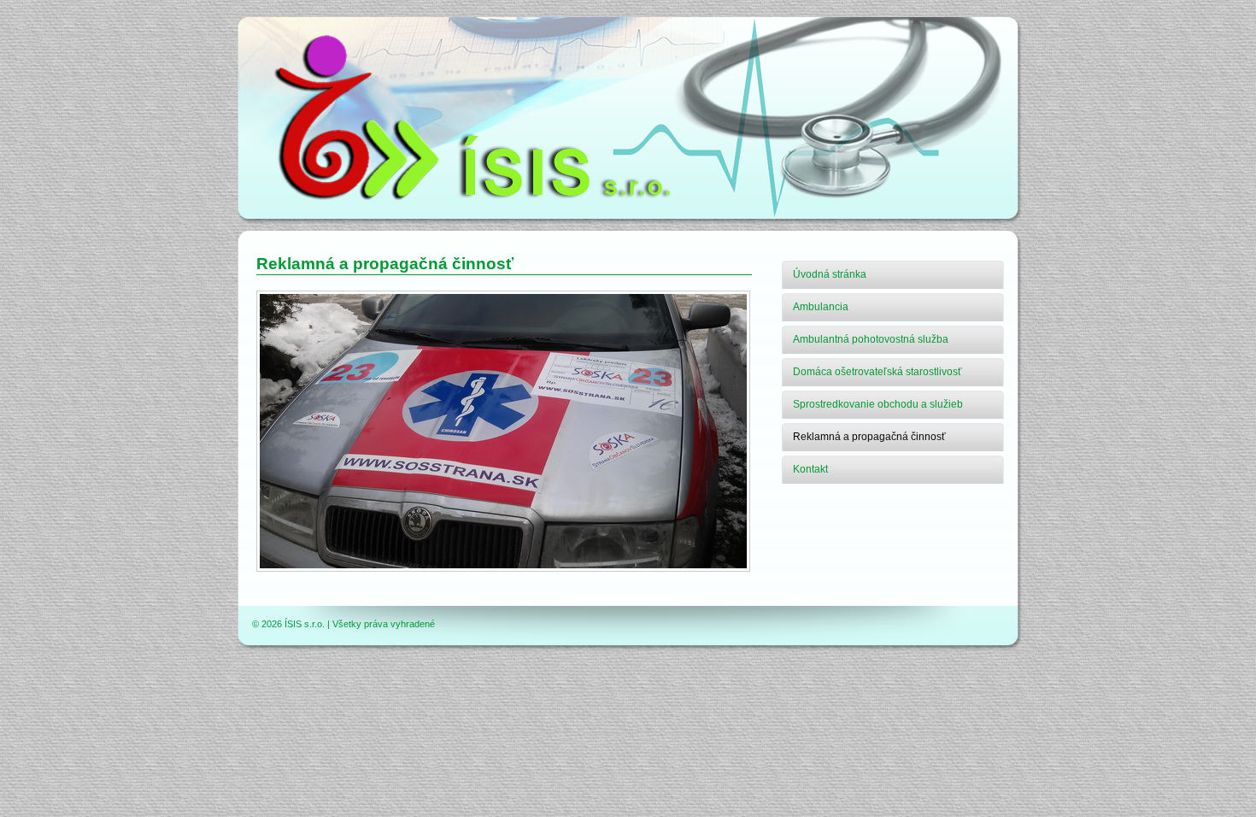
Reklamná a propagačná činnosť (869, 437)
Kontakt (810, 469)
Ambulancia (820, 307)
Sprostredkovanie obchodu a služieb (878, 404)
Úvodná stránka (829, 274)
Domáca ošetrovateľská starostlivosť (877, 372)
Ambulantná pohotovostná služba (870, 339)
